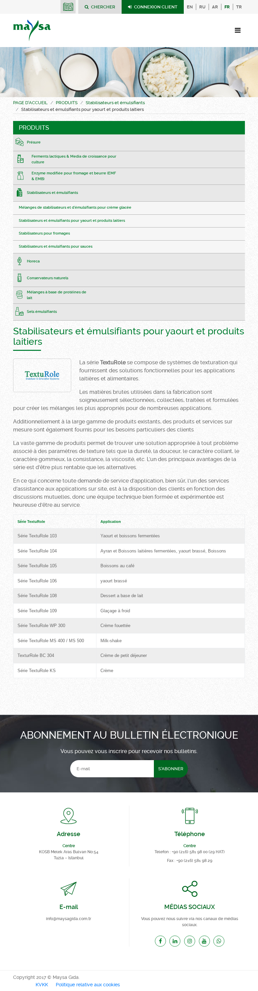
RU (202, 6)
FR (227, 6)
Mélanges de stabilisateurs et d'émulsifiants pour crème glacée (75, 207)
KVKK (42, 985)
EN (190, 6)
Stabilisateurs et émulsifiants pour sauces (55, 246)
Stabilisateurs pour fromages (44, 233)
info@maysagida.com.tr (68, 918)
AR (215, 6)
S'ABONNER (170, 768)
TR (239, 6)
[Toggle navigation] (237, 30)
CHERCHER (102, 6)
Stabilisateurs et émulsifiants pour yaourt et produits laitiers (72, 220)
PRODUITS (67, 102)
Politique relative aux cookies (88, 985)
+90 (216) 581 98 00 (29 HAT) (198, 852)
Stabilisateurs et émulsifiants (115, 102)
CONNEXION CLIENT (155, 6)
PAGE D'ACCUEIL (30, 102)
